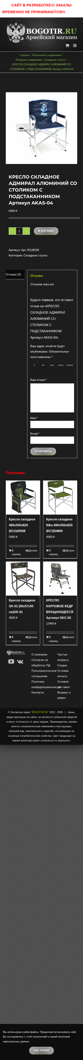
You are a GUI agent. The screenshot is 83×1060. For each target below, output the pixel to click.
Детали (33, 550)
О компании (39, 654)
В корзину (46, 230)
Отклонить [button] (73, 12)
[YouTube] (11, 661)
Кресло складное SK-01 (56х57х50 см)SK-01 (22, 606)
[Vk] (20, 661)
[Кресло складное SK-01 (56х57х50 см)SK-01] (23, 579)
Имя (34, 418)
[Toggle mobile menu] (75, 45)
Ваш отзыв (38, 379)
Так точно (41, 1050)
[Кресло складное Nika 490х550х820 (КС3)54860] (60, 498)
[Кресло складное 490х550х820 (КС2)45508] (23, 498)
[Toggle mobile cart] (67, 45)
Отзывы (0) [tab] (13, 274)
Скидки (62, 665)
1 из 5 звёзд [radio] (35, 368)
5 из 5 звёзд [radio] (70, 368)
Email (34, 433)
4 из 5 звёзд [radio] (61, 368)
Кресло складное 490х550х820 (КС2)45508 (22, 525)
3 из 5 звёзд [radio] (52, 368)
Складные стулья (35, 255)
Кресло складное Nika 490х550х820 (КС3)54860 (59, 525)
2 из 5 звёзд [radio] (44, 368)
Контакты (37, 692)
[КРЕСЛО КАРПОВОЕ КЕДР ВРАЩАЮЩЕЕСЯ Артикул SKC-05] (60, 579)
